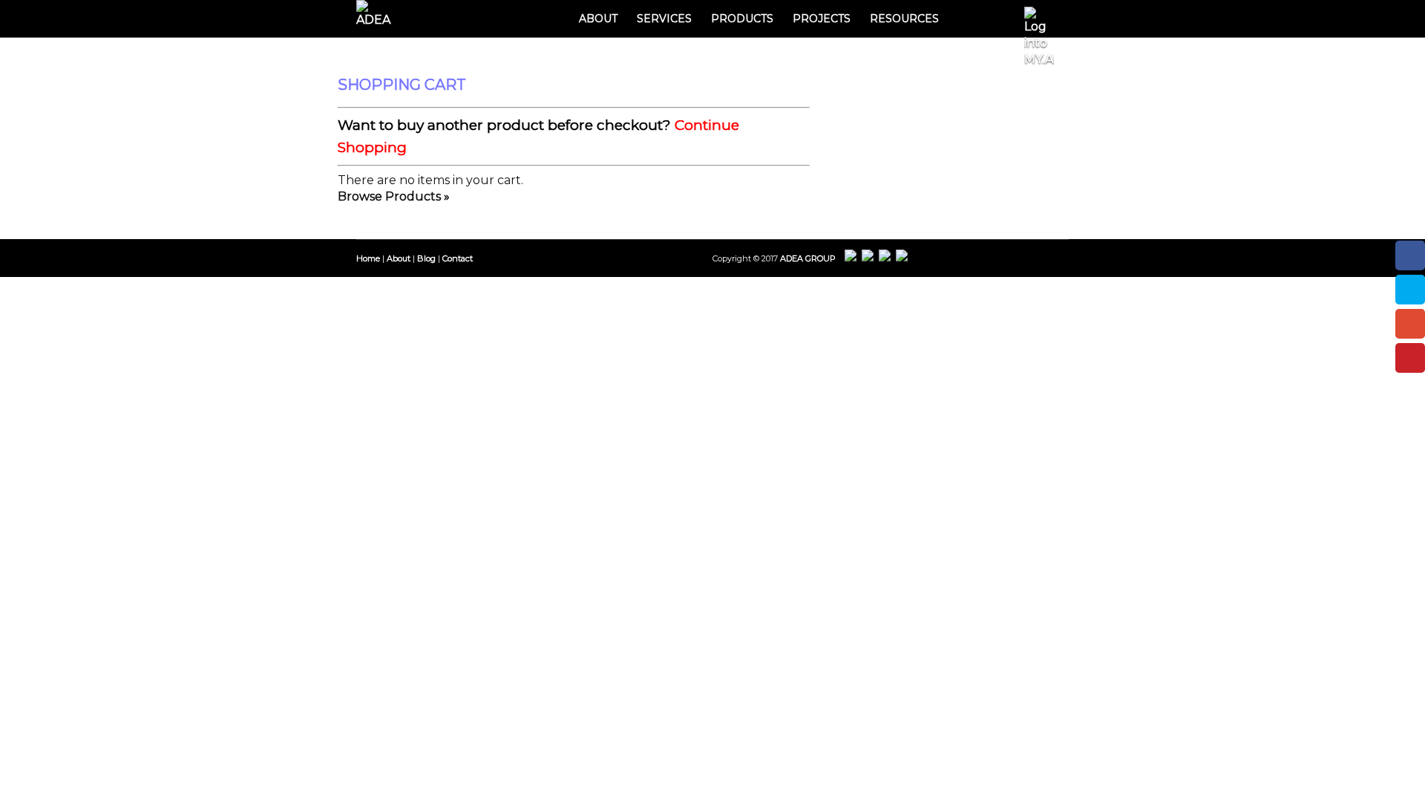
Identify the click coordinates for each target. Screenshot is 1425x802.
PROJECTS (822, 18)
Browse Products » (394, 196)
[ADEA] (379, 14)
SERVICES (664, 18)
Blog (426, 258)
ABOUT (598, 18)
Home (368, 258)
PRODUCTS (742, 18)
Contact (457, 258)
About (398, 258)
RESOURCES (904, 18)
